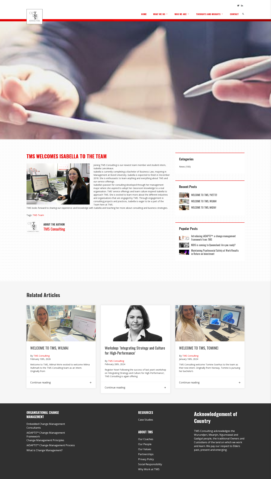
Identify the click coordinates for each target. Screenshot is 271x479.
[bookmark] (35, 16)
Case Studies (145, 419)
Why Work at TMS (148, 469)
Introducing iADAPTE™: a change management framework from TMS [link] (213, 237)
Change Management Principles (45, 440)
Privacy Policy (146, 459)
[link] (184, 195)
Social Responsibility (150, 464)
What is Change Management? (45, 450)
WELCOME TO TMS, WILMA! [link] (204, 201)
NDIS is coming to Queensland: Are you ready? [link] (213, 245)
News (182, 166)
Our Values (144, 449)
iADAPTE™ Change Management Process (51, 445)
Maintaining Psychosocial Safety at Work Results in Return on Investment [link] (215, 252)
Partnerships (146, 454)
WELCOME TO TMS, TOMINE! (198, 348)
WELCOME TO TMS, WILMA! (49, 348)
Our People (144, 444)
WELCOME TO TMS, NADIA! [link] (203, 207)
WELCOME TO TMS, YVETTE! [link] (204, 195)
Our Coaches (145, 439)
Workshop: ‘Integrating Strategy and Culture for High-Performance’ (135, 350)
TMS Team (38, 215)
